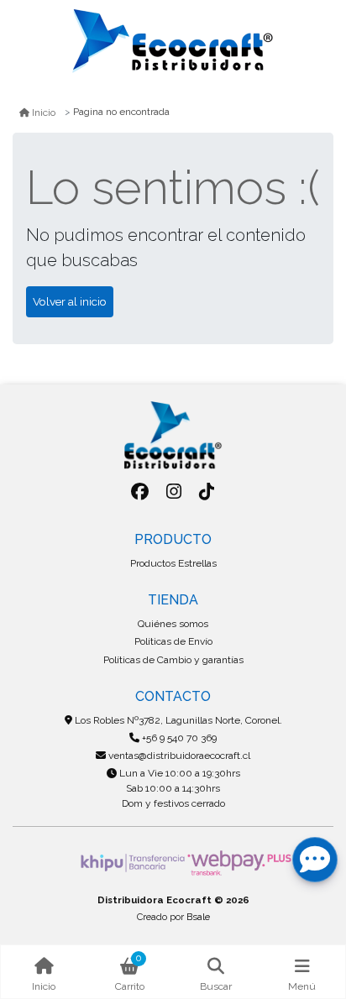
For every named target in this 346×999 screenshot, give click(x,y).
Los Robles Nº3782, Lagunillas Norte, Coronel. (177, 720)
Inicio (43, 112)
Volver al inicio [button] (70, 301)
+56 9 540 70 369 (178, 738)
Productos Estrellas (173, 563)
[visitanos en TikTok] (207, 491)
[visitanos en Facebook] (139, 491)
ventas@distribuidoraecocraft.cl (178, 755)
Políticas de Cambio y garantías (173, 660)
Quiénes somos (173, 624)
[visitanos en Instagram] (173, 491)
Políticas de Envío (173, 641)
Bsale (198, 917)
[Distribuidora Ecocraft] (173, 41)
